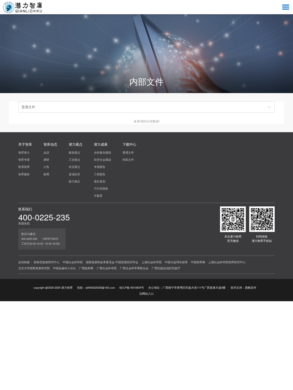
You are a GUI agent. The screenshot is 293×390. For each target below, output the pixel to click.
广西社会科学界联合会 (134, 268)
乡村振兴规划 (102, 152)
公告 (46, 167)
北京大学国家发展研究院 (34, 268)
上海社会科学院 (152, 262)
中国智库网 (198, 262)
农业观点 (74, 167)
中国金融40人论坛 (64, 268)
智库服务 (24, 174)
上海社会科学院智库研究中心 (227, 262)
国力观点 (74, 181)
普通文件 (128, 152)
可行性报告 (101, 188)
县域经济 (74, 174)
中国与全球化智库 (176, 262)
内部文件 (128, 160)
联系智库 (24, 167)
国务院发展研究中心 (47, 262)
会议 (46, 152)
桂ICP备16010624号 (131, 288)
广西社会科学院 (107, 268)
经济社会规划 (102, 160)
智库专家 (24, 160)
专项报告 (99, 167)
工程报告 (99, 174)
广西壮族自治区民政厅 (166, 268)
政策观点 (74, 152)
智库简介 (24, 152)
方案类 (98, 196)
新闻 (46, 174)
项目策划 (99, 181)
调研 (46, 160)
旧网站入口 (146, 293)
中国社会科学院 (73, 262)
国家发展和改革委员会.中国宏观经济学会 (112, 262)
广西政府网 (86, 268)
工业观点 (74, 160)
